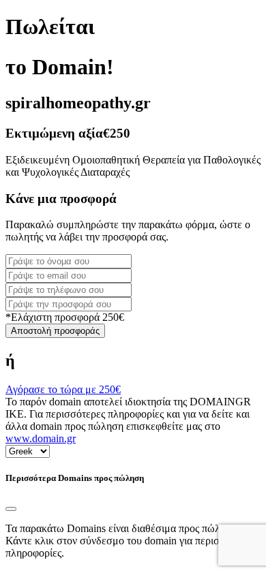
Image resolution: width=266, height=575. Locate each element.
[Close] (10, 509)
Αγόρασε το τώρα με (63, 389)
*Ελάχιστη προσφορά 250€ (64, 317)
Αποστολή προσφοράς (55, 331)
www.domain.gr (40, 438)
